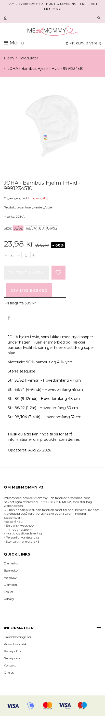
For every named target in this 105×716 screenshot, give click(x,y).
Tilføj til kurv (26, 273)
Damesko (11, 563)
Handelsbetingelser (17, 637)
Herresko (10, 577)
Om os (9, 672)
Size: (8, 228)
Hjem (9, 58)
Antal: (9, 255)
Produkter (29, 58)
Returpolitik (12, 651)
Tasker (8, 592)
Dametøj (10, 585)
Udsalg (9, 599)
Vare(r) (85, 43)
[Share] (8, 318)
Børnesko (11, 570)
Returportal (12, 658)
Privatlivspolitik (15, 644)
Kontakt (10, 665)
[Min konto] (6, 18)
